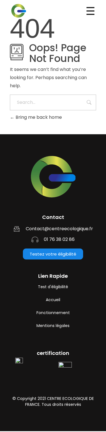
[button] (53, 254)
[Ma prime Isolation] (33, 10)
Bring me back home (38, 117)
